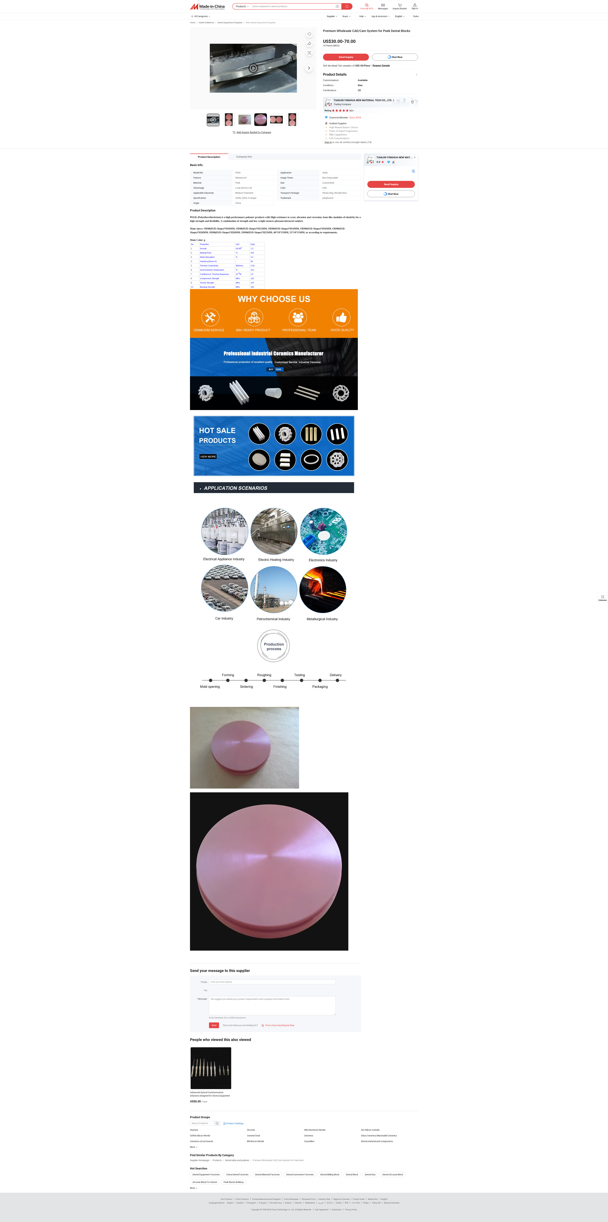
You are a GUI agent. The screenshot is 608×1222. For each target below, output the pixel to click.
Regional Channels (341, 1199)
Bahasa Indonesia (391, 1202)
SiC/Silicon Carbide (370, 1129)
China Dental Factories (237, 1174)
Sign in (415, 8)
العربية (320, 1202)
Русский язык (276, 1202)
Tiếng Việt (376, 1202)
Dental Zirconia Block (392, 1174)
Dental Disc (370, 1174)
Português (251, 1202)
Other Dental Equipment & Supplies (261, 22)
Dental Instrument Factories (300, 1174)
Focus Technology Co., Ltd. (283, 1209)
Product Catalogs (235, 1123)
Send (214, 1025)
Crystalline (309, 1141)
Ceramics (308, 1135)
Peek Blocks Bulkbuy (234, 1182)
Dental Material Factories (267, 1174)
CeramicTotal (253, 1135)
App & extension (379, 16)
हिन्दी (346, 1202)
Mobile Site (372, 1199)
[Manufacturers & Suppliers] (207, 6)
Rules (416, 16)
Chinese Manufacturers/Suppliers (266, 1199)
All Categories (201, 16)
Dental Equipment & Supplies (230, 22)
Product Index (359, 1199)
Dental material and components (377, 1141)
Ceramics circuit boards (201, 1141)
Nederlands (310, 1202)
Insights (384, 1199)
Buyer (345, 16)
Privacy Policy (351, 1209)
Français (262, 1202)
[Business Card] (413, 170)
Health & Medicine (206, 22)
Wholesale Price (308, 1199)
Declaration (337, 1209)
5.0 (379, 161)
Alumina (194, 1129)
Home (192, 22)
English (230, 1202)
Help (361, 16)
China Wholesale (291, 1199)
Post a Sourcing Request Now (278, 1025)
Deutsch (298, 1202)
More (193, 1187)
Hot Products (226, 1199)
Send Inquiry (346, 57)
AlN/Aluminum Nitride (314, 1129)
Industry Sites (324, 1199)
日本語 (339, 1202)
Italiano (288, 1202)
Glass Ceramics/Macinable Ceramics (379, 1135)
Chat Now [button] (397, 57)
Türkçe (366, 1202)
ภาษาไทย (356, 1202)
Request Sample (381, 65)
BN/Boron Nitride (255, 1141)
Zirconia (251, 1129)
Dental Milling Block (329, 1174)
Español (240, 1202)
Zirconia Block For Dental (205, 1182)
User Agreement (322, 1209)
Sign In (328, 142)
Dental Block (352, 1174)
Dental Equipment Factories (206, 1174)
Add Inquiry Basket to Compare (254, 132)
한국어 (329, 1202)
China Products (242, 1199)
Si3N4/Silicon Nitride (200, 1135)
